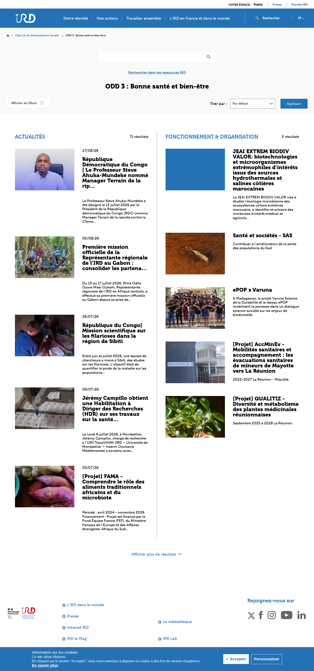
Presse (277, 4)
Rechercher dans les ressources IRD (157, 72)
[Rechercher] (210, 57)
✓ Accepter (236, 659)
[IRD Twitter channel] (251, 615)
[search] (275, 18)
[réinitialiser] (199, 57)
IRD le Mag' (77, 638)
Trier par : (218, 104)
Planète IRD (299, 4)
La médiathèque (177, 622)
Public (258, 4)
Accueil (7, 35)
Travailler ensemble (143, 18)
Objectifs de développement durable (37, 35)
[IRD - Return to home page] (25, 18)
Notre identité (75, 18)
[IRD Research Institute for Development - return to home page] (21, 613)
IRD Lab (170, 638)
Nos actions (107, 18)
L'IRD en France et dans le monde (200, 18)
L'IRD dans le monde (85, 605)
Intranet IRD (78, 627)
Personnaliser (266, 659)
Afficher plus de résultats (154, 554)
